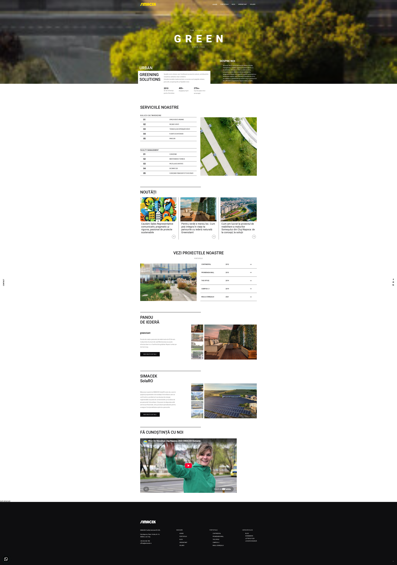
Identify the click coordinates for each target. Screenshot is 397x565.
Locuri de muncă (251, 541)
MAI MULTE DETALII (149, 354)
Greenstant (242, 4)
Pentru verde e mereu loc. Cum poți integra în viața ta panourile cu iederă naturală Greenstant (198, 228)
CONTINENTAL (217, 533)
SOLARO (252, 4)
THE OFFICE (216, 539)
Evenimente (249, 536)
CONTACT (4, 282)
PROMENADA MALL (218, 536)
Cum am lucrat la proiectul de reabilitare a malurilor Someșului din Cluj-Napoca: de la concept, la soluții (238, 228)
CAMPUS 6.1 (216, 542)
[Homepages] (148, 522)
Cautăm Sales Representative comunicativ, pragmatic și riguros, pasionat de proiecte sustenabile (157, 228)
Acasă (215, 4)
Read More (174, 237)
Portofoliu (224, 4)
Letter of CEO (250, 538)
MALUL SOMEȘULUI (218, 545)
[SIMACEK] (148, 4)
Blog (233, 4)
